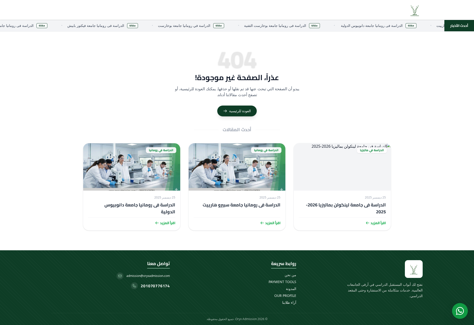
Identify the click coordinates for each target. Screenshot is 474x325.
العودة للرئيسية (240, 110)
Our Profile (285, 295)
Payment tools (282, 281)
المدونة (291, 288)
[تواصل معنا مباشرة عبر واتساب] (460, 311)
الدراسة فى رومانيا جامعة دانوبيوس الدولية (139, 208)
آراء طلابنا (289, 302)
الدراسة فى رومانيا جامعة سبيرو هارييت (241, 205)
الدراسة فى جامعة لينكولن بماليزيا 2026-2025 (346, 208)
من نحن (290, 274)
